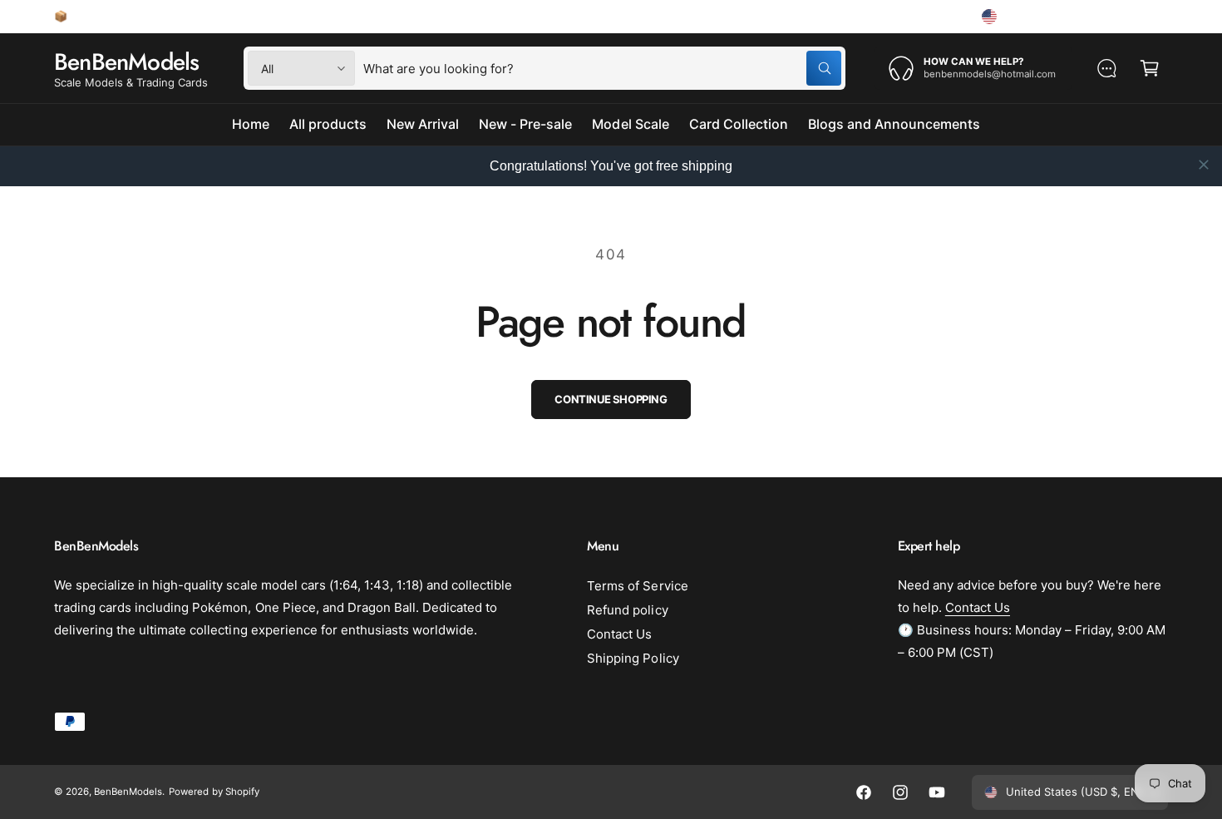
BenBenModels (128, 791)
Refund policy (627, 610)
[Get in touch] (1106, 68)
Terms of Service (637, 586)
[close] (1204, 165)
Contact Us (619, 634)
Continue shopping (610, 399)
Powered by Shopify (214, 791)
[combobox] (602, 68)
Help (940, 15)
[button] (1149, 68)
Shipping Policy (632, 658)
